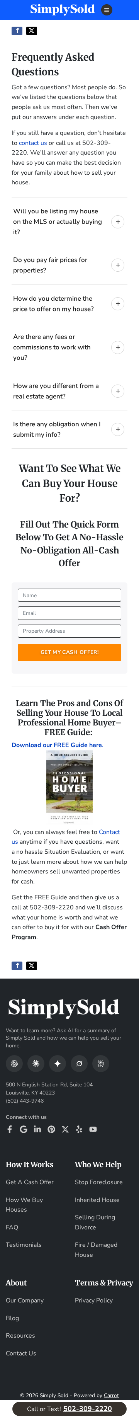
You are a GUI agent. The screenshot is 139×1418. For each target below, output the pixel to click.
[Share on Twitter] (31, 31)
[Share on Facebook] (17, 31)
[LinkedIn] (37, 1129)
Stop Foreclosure (99, 1182)
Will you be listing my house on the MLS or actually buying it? (57, 222)
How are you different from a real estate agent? (56, 391)
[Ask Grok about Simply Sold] (79, 1063)
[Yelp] (79, 1129)
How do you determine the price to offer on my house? (53, 303)
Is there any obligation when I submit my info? (57, 429)
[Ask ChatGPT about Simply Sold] (14, 1063)
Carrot (111, 1395)
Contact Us (21, 1353)
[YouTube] (93, 1129)
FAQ (12, 1227)
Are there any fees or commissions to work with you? (52, 347)
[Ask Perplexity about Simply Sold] (100, 1063)
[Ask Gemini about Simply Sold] (57, 1063)
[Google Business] (23, 1129)
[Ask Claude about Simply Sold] (35, 1063)
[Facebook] (10, 1129)
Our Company (25, 1300)
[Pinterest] (51, 1129)
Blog (12, 1318)
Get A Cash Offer (30, 1182)
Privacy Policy (94, 1300)
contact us (33, 143)
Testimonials (24, 1245)
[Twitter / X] (65, 1129)
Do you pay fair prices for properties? (50, 265)
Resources (20, 1335)
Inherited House (97, 1200)
